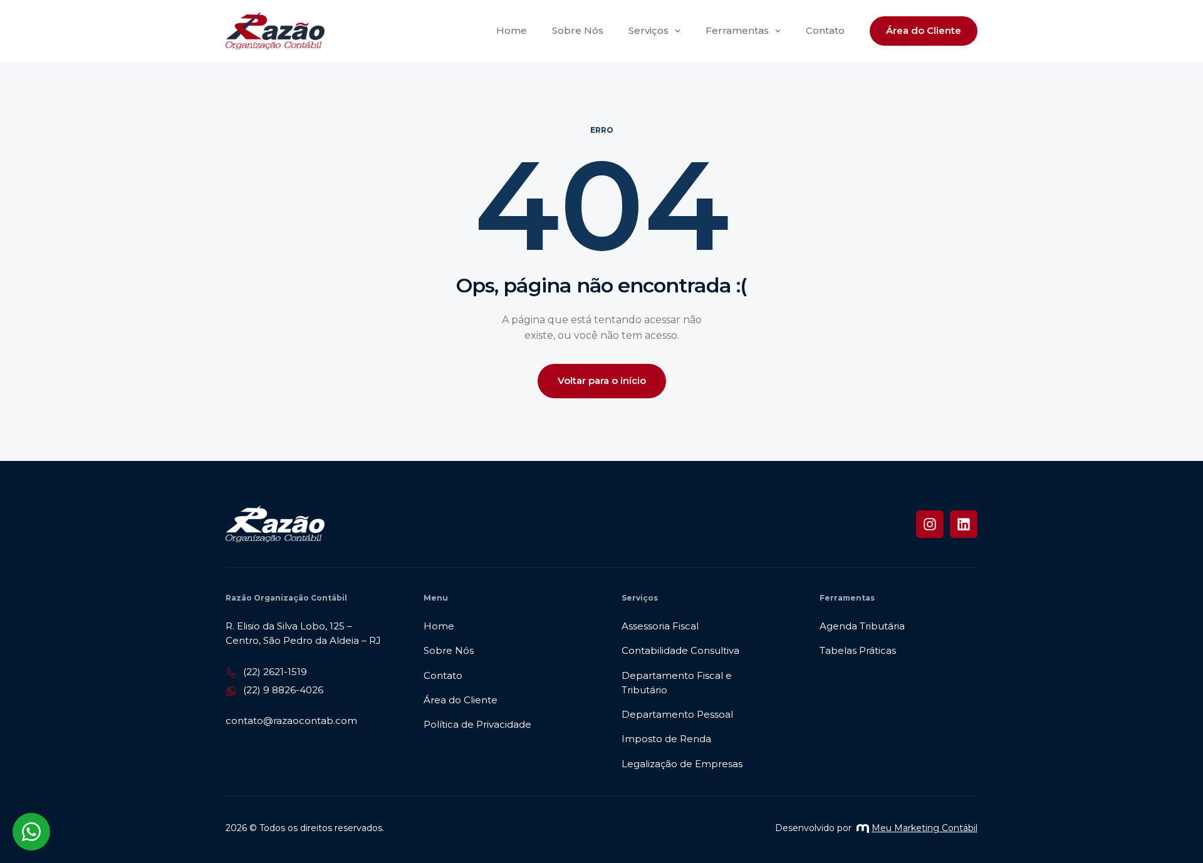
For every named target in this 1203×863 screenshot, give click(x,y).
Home (511, 30)
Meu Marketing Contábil (924, 828)
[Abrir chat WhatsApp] (31, 831)
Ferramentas (737, 30)
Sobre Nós (577, 30)
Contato (825, 30)
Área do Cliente (923, 30)
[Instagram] (930, 524)
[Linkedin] (963, 524)
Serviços (648, 30)
